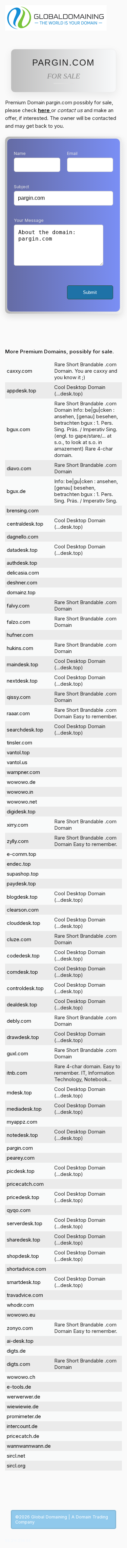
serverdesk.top (24, 1223)
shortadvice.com (26, 1269)
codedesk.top (23, 955)
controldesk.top (25, 988)
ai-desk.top (20, 1341)
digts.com (18, 1364)
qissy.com (18, 697)
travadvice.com (25, 1295)
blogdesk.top (22, 897)
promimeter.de (24, 1416)
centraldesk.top (25, 524)
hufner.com (20, 635)
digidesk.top (21, 811)
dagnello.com (22, 536)
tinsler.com (19, 742)
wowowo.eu (21, 1315)
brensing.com (23, 510)
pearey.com (21, 1158)
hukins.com (20, 648)
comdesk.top (22, 972)
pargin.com (20, 1148)
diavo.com (19, 468)
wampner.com (23, 772)
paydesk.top (21, 883)
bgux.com (18, 429)
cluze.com (19, 939)
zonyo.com (20, 1328)
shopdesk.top (23, 1256)
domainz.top (21, 592)
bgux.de (16, 491)
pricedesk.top (23, 1197)
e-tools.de (19, 1387)
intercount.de (22, 1426)
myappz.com (22, 1122)
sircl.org (16, 1465)
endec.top (19, 864)
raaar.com (18, 713)
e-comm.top (21, 854)
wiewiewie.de (23, 1406)
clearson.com (23, 910)
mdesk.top (19, 1092)
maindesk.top (22, 664)
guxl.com (17, 1053)
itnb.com (17, 1073)
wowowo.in (20, 792)
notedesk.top (22, 1135)
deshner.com (22, 582)
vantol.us (17, 762)
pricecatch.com (25, 1184)
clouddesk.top (23, 923)
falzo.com (18, 622)
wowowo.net (22, 801)
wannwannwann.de (29, 1446)
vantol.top (18, 752)
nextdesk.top (22, 681)
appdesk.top (21, 390)
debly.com (19, 1021)
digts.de (16, 1351)
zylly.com (17, 841)
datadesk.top (22, 550)
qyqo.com (18, 1210)
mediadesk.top (24, 1109)
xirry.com (17, 825)
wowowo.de (21, 782)
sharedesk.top (23, 1239)
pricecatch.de (23, 1436)
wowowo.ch (21, 1377)
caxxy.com (19, 371)
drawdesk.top (23, 1037)
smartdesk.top (24, 1282)
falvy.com (18, 605)
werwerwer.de (23, 1396)
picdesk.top (21, 1171)
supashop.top (23, 873)
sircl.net (16, 1456)
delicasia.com (23, 572)
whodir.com (20, 1305)
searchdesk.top (25, 729)
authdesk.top (22, 563)
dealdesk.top (22, 1004)
